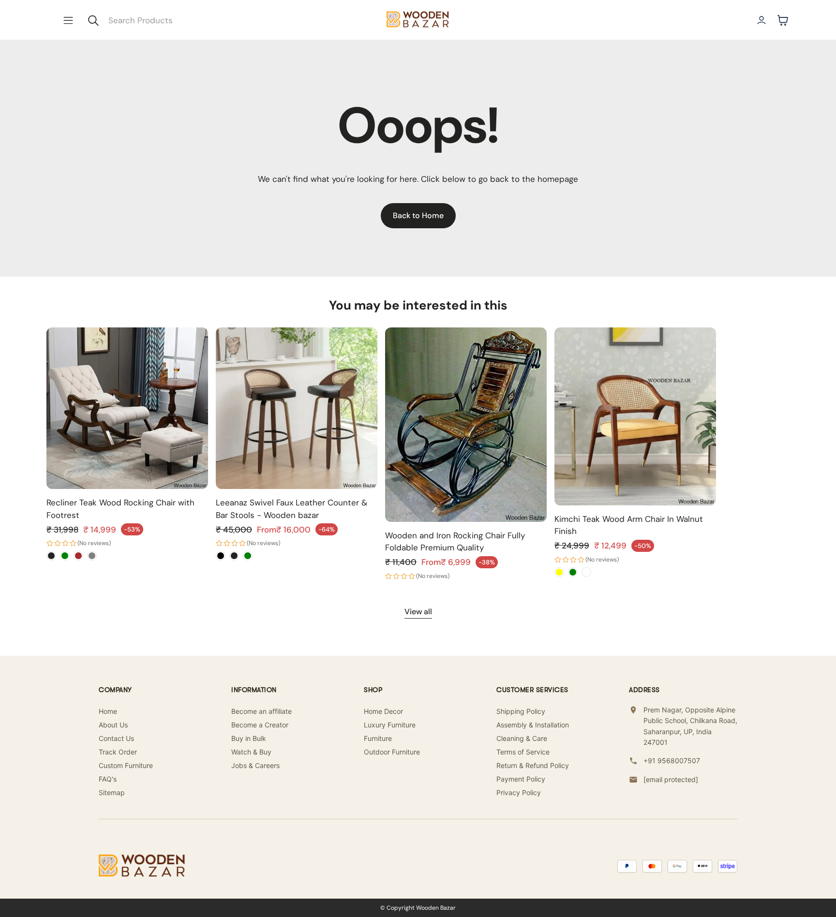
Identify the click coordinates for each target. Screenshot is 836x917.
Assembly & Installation (532, 725)
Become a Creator (259, 725)
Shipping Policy (520, 711)
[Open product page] (127, 408)
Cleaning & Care (521, 738)
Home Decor (383, 711)
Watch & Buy (251, 752)
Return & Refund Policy (532, 765)
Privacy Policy (518, 792)
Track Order (118, 752)
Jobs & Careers (255, 765)
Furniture (378, 738)
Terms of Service (523, 752)
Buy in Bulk (248, 738)
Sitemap (112, 792)
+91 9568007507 (671, 760)
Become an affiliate (261, 711)
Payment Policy (520, 779)
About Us (113, 725)
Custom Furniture (126, 765)
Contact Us (116, 738)
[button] (68, 20)
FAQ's (108, 779)
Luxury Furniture (390, 725)
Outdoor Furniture (392, 752)
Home (108, 711)
